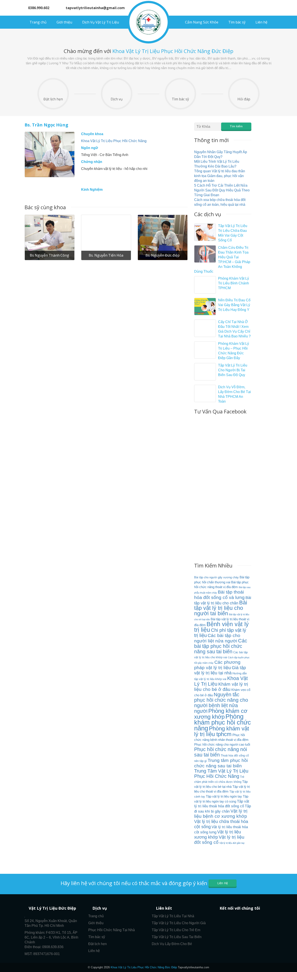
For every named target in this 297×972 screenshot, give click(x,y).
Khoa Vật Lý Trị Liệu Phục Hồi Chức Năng (114, 141)
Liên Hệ (222, 883)
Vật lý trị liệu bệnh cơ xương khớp (220, 813)
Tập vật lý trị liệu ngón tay (224, 796)
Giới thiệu (64, 22)
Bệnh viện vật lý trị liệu (221, 627)
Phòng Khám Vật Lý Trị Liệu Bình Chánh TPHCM (233, 283)
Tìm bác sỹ (236, 22)
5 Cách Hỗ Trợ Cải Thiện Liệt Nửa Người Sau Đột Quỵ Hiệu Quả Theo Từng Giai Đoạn (222, 190)
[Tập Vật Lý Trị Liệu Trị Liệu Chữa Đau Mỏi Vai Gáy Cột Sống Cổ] (205, 232)
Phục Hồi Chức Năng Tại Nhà (111, 930)
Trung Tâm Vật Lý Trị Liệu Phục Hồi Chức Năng (221, 773)
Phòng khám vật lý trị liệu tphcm (221, 731)
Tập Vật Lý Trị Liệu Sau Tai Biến (177, 937)
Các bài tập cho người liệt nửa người (217, 638)
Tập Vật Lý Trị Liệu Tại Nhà (173, 916)
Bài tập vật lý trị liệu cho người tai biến (220, 608)
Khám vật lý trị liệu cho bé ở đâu (221, 687)
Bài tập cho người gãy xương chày (216, 577)
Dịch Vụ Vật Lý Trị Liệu (100, 22)
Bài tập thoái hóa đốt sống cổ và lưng (219, 594)
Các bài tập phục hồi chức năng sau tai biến (220, 646)
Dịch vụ (117, 99)
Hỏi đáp (243, 99)
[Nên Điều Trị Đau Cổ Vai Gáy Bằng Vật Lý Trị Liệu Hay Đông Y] (205, 306)
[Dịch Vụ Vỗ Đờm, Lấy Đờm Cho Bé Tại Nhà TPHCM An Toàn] (205, 393)
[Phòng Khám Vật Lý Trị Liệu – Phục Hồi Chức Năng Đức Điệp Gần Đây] (205, 350)
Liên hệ (261, 22)
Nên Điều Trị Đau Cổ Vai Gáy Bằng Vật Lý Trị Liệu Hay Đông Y (234, 305)
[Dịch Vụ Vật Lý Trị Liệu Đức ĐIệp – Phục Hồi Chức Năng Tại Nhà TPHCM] (148, 22)
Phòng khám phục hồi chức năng (222, 722)
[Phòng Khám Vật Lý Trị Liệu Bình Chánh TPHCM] (205, 285)
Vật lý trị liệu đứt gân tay (232, 843)
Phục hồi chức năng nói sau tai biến (220, 752)
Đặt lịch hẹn (53, 99)
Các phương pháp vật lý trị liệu (217, 665)
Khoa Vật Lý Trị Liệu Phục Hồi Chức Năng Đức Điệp (144, 967)
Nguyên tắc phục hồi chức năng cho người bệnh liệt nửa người (221, 703)
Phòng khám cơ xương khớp (220, 714)
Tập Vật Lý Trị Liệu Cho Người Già (179, 923)
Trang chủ (38, 22)
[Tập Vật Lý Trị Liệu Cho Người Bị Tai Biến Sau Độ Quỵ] (205, 371)
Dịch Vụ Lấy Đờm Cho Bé (172, 944)
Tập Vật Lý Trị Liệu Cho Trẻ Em (176, 930)
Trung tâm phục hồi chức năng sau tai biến (221, 763)
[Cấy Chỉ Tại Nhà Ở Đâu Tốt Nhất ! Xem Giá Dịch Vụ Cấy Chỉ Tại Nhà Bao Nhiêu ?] (205, 328)
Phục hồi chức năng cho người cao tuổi (222, 744)
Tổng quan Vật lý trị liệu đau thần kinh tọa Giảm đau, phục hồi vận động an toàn (219, 175)
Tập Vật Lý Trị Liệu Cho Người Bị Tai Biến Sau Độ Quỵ (232, 370)
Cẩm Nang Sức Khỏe (201, 22)
